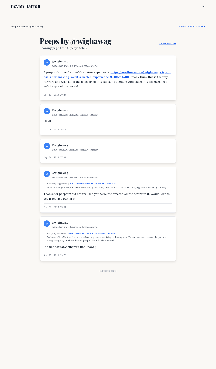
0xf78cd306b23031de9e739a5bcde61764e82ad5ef (75, 66)
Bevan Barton (25, 6)
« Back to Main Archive (192, 26)
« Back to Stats (167, 43)
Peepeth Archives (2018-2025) (27, 26)
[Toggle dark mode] (203, 6)
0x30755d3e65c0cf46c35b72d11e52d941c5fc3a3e (92, 184)
